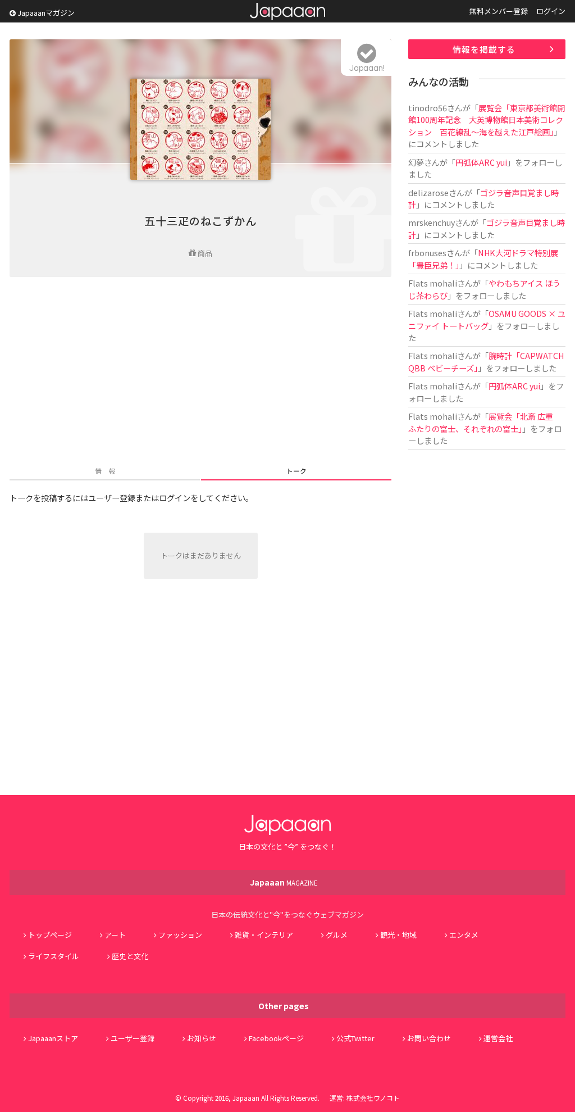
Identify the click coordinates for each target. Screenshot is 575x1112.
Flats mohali (432, 283)
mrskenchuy (431, 222)
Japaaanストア (53, 1038)
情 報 (105, 470)
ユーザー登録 (132, 1038)
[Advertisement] (200, 372)
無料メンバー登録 (498, 11)
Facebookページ (276, 1038)
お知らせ (201, 1038)
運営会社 (498, 1038)
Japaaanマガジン (45, 12)
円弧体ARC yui (481, 162)
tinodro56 (427, 108)
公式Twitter (355, 1038)
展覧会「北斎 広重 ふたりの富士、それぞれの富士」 (484, 422)
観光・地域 (398, 934)
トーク (296, 470)
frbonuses (427, 252)
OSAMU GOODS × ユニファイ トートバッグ (486, 319)
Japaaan (287, 11)
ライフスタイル (53, 956)
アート (115, 934)
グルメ (337, 934)
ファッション (180, 934)
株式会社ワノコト (373, 1097)
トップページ (50, 934)
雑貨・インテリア (264, 934)
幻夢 (416, 162)
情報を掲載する (484, 49)
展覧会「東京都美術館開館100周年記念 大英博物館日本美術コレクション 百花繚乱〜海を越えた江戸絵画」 (486, 120)
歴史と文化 (130, 956)
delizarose (428, 192)
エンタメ (463, 934)
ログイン (550, 11)
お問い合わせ (429, 1038)
